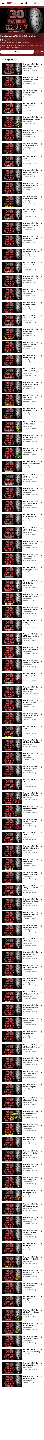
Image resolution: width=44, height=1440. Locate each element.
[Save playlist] (37, 52)
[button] (22, 20)
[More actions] (41, 64)
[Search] (22, 3)
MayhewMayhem (8, 40)
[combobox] (9, 59)
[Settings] (30, 3)
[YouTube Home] (11, 3)
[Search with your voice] (26, 3)
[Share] (42, 52)
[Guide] (3, 3)
